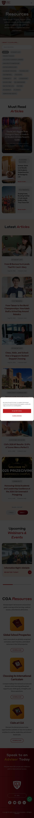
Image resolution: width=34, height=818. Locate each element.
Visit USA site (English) (17, 417)
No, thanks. (17, 413)
